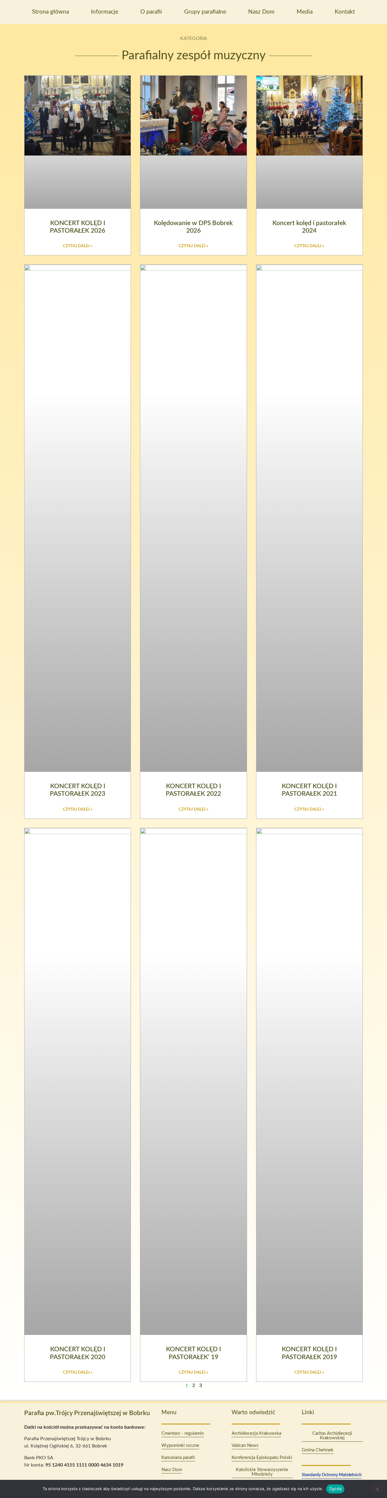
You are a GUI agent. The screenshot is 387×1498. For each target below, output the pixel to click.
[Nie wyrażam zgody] (377, 1488)
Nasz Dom (261, 12)
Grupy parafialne (205, 12)
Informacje (104, 12)
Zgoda (335, 1488)
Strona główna (50, 12)
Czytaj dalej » (78, 246)
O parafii (151, 12)
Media (305, 12)
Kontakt (345, 12)
